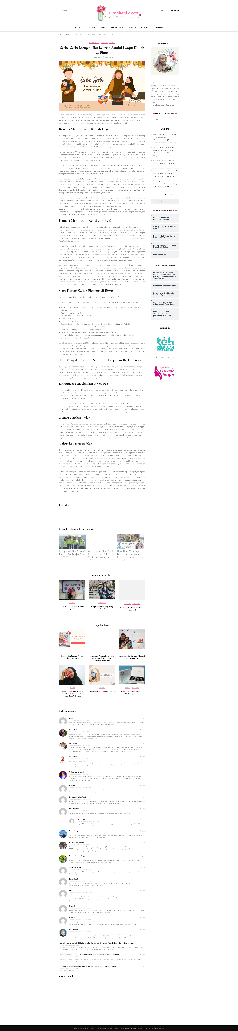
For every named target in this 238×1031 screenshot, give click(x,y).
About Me (144, 27)
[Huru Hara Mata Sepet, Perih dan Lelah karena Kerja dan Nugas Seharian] (130, 541)
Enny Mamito (74, 879)
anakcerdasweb (75, 867)
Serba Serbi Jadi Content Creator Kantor (102, 692)
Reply (143, 718)
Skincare (97, 652)
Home (77, 27)
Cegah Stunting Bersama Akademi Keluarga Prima (132, 657)
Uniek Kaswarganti (76, 772)
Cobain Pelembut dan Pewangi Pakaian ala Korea (72, 657)
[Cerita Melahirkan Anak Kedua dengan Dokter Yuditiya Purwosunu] (101, 541)
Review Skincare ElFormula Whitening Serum (131, 692)
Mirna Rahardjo (89, 1028)
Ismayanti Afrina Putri (77, 797)
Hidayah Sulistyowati (77, 842)
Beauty (102, 27)
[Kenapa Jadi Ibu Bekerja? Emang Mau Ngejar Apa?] (72, 541)
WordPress (154, 1028)
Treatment (106, 652)
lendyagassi (73, 756)
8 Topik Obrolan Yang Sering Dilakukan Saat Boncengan (102, 607)
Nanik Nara (73, 917)
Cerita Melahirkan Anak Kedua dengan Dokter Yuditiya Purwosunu (100, 554)
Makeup (72, 687)
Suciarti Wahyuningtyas (78, 856)
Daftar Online (69, 310)
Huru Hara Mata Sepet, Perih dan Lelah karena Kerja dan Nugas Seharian (130, 554)
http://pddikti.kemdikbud (73, 335)
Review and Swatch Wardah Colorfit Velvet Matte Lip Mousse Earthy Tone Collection (72, 693)
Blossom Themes (136, 1028)
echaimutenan (157, 171)
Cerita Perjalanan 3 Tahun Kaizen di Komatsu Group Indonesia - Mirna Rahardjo (89, 955)
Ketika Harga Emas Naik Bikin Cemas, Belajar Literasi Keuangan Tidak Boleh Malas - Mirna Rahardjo (96, 943)
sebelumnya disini (66, 120)
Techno (112, 42)
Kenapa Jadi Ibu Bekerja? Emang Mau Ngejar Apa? (72, 552)
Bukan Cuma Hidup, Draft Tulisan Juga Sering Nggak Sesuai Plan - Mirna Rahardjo (165, 137)
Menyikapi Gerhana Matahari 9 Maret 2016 (132, 609)
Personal (130, 27)
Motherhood (116, 27)
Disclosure (159, 27)
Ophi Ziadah (73, 730)
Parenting (132, 652)
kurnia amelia (157, 160)
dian (71, 890)
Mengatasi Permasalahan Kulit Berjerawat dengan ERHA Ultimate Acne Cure (102, 658)
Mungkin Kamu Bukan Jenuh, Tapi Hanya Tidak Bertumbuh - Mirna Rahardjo (87, 966)
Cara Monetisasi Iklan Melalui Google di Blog (72, 607)
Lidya (71, 718)
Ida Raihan (81, 819)
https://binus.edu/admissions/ (106, 297)
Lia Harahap (156, 181)
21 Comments (109, 57)
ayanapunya (73, 743)
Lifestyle (89, 27)
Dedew (72, 785)
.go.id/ (85, 335)
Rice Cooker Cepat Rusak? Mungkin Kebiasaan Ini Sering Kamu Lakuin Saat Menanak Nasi (165, 163)
